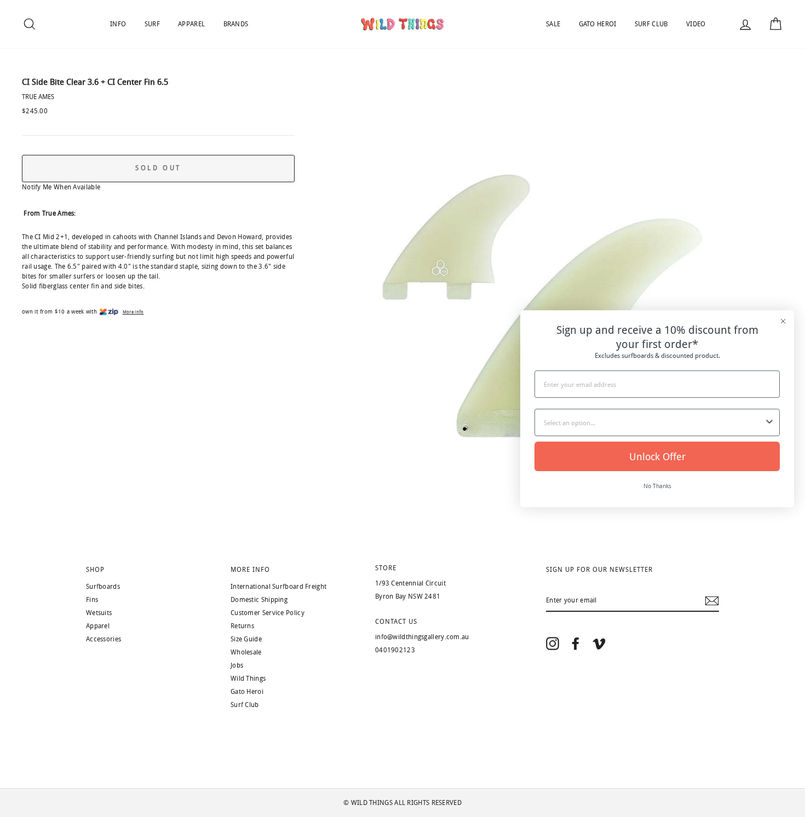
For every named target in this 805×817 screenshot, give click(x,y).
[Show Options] (769, 422)
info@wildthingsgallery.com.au (422, 637)
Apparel (98, 626)
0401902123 (395, 650)
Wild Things (248, 678)
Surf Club (245, 705)
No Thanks (657, 486)
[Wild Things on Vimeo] (599, 643)
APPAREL (191, 24)
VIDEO (696, 24)
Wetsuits (99, 613)
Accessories (103, 639)
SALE (553, 24)
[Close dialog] (783, 321)
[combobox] (654, 422)
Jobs (237, 665)
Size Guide (246, 639)
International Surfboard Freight (278, 586)
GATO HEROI (598, 24)
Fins (92, 600)
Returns (242, 626)
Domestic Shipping (259, 600)
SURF (152, 24)
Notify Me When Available (61, 187)
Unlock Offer (657, 456)
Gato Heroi (247, 692)
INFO (118, 24)
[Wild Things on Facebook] (575, 643)
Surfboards (103, 586)
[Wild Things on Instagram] (552, 643)
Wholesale (246, 652)
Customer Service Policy (267, 613)
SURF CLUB (651, 24)
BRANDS (236, 24)
